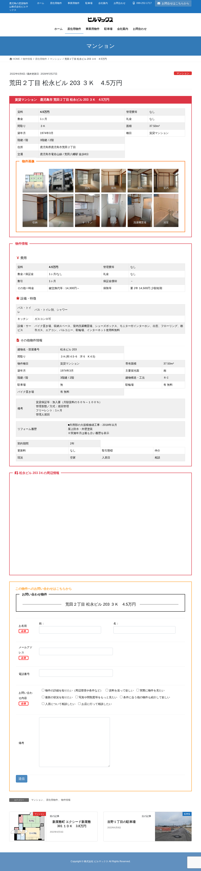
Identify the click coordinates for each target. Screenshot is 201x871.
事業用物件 (73, 3)
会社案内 (103, 3)
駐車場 (88, 3)
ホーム (40, 3)
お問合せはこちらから (175, 3)
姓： (42, 623)
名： (116, 623)
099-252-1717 (144, 3)
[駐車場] (173, 826)
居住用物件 (56, 3)
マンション (182, 73)
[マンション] (27, 826)
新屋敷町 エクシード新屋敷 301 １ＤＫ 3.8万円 (71, 824)
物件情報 (65, 800)
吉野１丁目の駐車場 (121, 821)
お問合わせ (119, 3)
